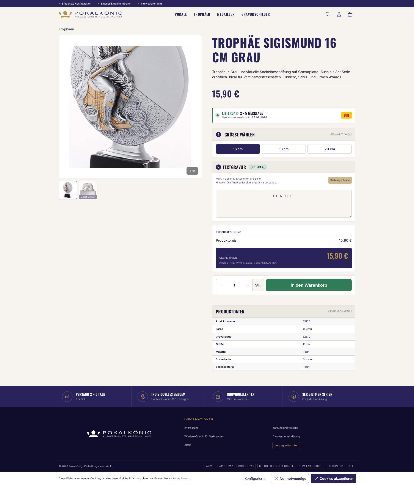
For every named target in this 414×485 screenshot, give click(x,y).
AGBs (187, 445)
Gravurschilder (256, 14)
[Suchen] (328, 14)
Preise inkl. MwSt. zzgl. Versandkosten (248, 262)
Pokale (181, 14)
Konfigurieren (255, 478)
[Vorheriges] (67, 106)
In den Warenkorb (309, 285)
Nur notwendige (293, 478)
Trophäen (202, 14)
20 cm (330, 149)
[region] (130, 106)
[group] (130, 106)
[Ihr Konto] (339, 14)
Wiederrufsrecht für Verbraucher (204, 436)
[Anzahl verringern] (221, 285)
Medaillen (226, 14)
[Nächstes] (192, 106)
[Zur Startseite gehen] (90, 14)
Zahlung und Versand (285, 427)
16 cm (238, 149)
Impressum (191, 427)
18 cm (284, 149)
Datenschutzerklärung (286, 436)
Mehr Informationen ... (177, 478)
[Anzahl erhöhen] (247, 285)
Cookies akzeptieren (336, 478)
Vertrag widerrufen (286, 445)
